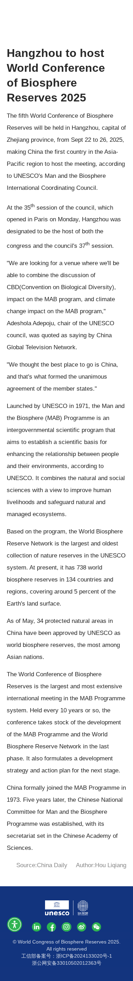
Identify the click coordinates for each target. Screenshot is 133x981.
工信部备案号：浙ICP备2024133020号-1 (66, 956)
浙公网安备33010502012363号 (66, 963)
